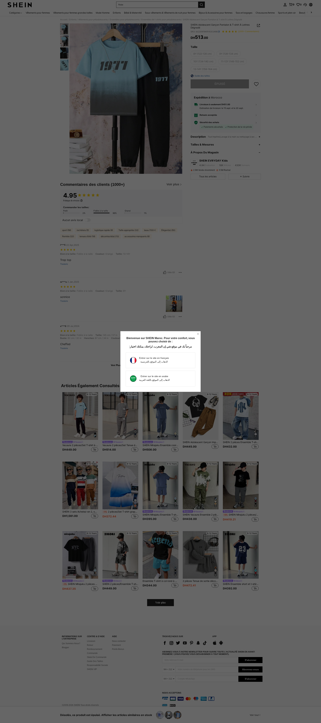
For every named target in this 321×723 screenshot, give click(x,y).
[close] (198, 334)
